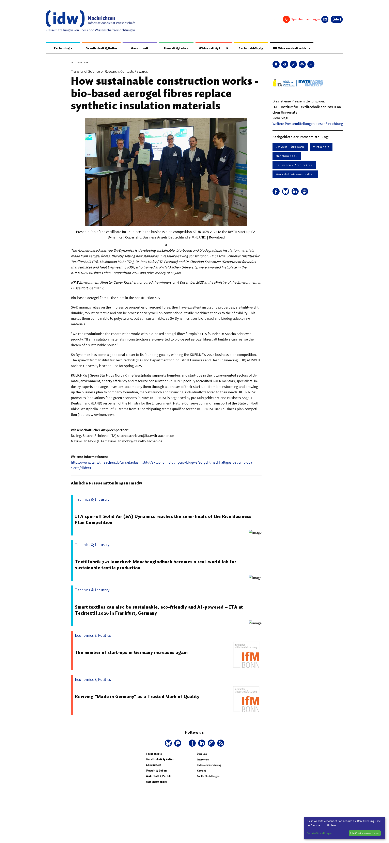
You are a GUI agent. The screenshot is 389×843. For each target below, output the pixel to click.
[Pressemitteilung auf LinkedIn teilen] (295, 191)
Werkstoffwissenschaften (295, 174)
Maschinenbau (287, 156)
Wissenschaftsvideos (293, 48)
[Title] (293, 64)
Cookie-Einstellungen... (320, 833)
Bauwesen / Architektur (294, 165)
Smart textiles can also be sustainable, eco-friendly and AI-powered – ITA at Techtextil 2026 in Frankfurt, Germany (159, 610)
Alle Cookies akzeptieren (364, 833)
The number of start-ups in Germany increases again (131, 652)
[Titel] (276, 64)
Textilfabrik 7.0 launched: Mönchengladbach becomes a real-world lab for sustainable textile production (155, 564)
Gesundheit (139, 48)
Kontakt (201, 770)
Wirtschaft (321, 147)
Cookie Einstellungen (208, 776)
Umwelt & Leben (176, 48)
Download (217, 237)
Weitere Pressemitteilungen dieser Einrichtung (308, 123)
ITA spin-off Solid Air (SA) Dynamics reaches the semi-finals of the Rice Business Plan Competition (163, 519)
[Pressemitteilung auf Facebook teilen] (276, 191)
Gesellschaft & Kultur (101, 48)
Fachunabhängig (251, 48)
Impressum (203, 759)
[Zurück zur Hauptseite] (337, 19)
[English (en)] (324, 19)
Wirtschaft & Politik (214, 48)
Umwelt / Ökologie (290, 147)
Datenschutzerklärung (209, 765)
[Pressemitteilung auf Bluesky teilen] (285, 191)
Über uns (202, 754)
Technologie (63, 48)
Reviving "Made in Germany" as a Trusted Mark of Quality (137, 696)
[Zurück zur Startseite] (90, 21)
